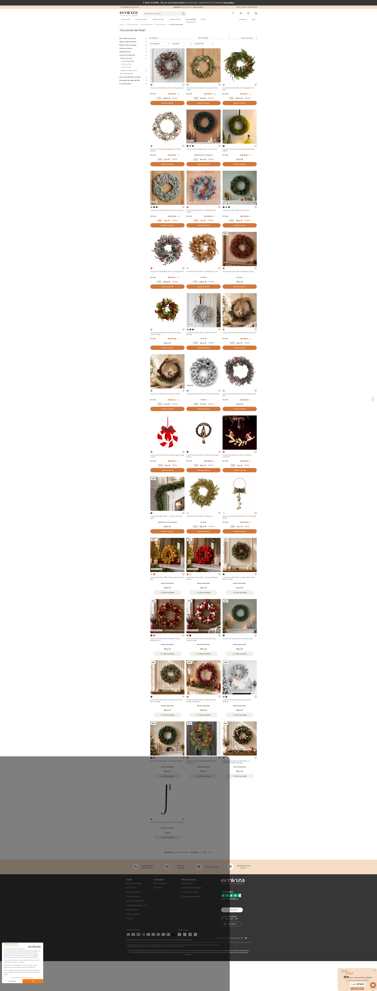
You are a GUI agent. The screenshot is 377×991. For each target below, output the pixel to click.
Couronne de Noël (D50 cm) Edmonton (236, 210)
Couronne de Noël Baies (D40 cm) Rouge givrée (167, 271)
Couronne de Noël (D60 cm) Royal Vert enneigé (166, 210)
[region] (188, 24)
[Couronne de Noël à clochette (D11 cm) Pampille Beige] (240, 494)
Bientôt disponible (167, 583)
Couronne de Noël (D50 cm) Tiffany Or (199, 516)
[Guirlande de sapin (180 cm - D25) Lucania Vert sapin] (167, 494)
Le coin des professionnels (190, 896)
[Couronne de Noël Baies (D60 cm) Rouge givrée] (167, 65)
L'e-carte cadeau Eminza (189, 892)
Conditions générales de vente (136, 905)
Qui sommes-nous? (160, 883)
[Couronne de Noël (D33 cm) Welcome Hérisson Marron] (203, 432)
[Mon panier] (256, 14)
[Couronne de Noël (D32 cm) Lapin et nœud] (167, 371)
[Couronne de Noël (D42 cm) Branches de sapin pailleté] (240, 127)
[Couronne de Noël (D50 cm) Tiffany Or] (203, 494)
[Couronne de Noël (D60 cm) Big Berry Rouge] (240, 249)
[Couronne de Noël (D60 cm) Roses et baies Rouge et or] (203, 738)
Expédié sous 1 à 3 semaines (203, 155)
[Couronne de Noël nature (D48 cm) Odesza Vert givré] (240, 371)
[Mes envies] (248, 14)
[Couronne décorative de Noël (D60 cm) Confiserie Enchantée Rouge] (240, 738)
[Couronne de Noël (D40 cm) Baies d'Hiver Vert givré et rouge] (240, 555)
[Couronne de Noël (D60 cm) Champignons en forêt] (240, 65)
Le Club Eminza (186, 883)
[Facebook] (184, 934)
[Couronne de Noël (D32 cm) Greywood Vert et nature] (203, 65)
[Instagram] (195, 934)
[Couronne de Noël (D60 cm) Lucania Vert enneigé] (240, 677)
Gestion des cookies (133, 914)
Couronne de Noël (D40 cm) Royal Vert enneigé (203, 394)
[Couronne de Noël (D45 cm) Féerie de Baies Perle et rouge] (167, 310)
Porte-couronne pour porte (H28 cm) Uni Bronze (167, 822)
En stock (153, 93)
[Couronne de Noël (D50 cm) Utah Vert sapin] (240, 616)
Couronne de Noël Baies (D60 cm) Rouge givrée (167, 88)
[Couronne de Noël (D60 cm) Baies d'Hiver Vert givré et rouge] (167, 677)
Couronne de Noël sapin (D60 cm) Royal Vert (201, 149)
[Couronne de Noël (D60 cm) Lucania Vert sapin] (167, 738)
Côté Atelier (158, 888)
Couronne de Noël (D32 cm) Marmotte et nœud (239, 333)
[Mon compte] (240, 14)
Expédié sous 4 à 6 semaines (167, 522)
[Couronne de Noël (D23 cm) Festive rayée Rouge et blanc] (167, 432)
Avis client (129, 918)
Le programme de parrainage (191, 888)
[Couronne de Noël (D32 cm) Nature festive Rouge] (203, 188)
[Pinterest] (179, 934)
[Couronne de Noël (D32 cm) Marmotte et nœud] (240, 310)
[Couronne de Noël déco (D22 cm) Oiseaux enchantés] (240, 432)
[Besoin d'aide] (233, 14)
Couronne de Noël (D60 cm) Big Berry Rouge (238, 271)
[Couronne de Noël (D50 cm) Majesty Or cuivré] (203, 249)
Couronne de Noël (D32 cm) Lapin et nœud (165, 394)
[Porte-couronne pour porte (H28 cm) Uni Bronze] (167, 800)
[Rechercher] (183, 13)
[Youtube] (190, 934)
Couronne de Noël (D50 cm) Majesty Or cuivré (202, 271)
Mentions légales (132, 910)
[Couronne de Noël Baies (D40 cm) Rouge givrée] (167, 249)
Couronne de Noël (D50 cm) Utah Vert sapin (238, 639)
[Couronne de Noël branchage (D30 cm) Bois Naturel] (167, 127)
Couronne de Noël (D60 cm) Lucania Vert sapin (166, 761)
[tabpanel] (171, 19)
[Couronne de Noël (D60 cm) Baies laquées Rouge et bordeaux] (203, 677)
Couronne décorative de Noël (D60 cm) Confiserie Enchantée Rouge (236, 762)
